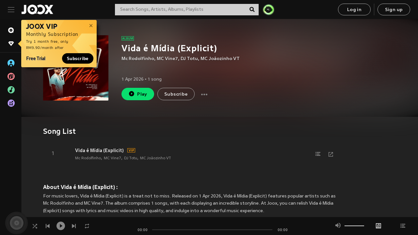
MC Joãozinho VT (220, 58)
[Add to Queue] (317, 154)
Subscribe (77, 58)
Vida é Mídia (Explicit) (99, 150)
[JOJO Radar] (268, 9)
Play (142, 94)
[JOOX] (37, 9)
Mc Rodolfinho (137, 58)
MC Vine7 (167, 58)
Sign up (394, 10)
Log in (354, 10)
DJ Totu (189, 58)
